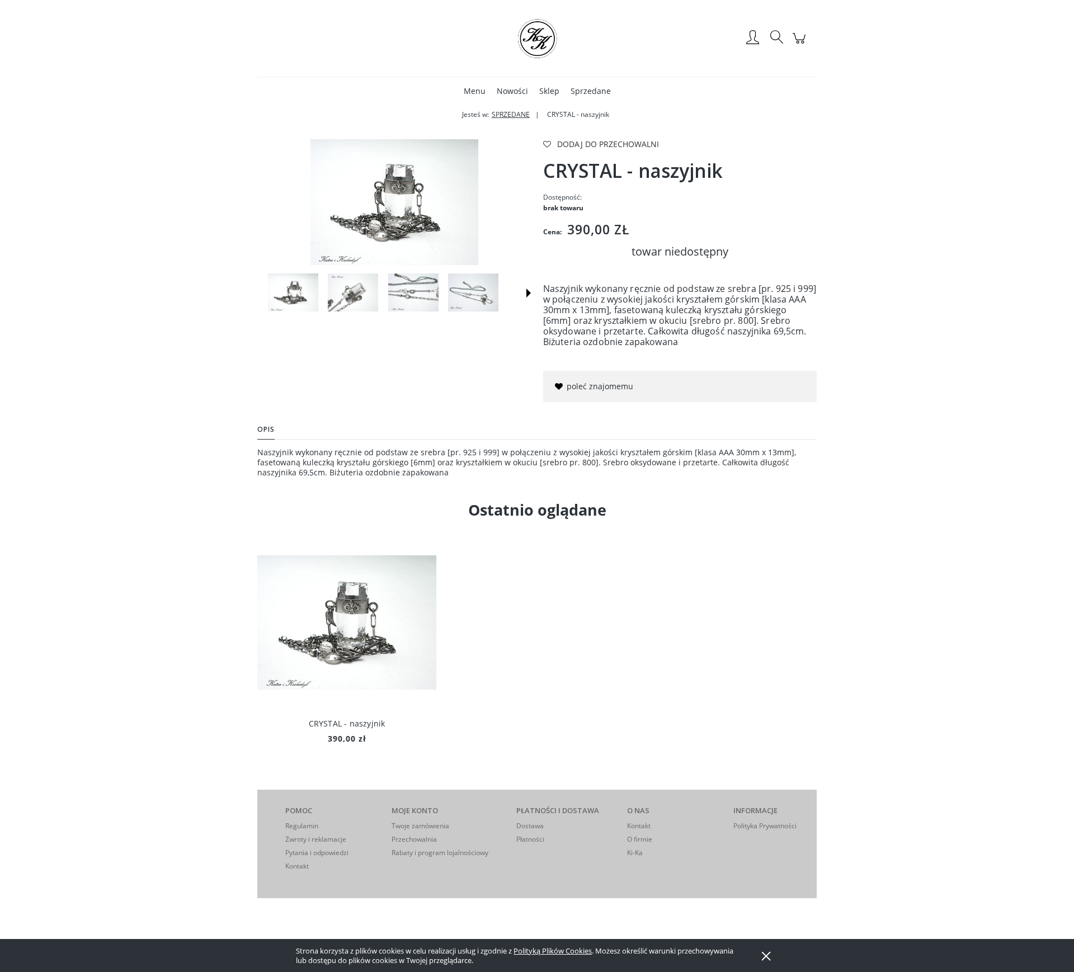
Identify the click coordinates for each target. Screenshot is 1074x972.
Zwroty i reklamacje (315, 839)
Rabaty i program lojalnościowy (440, 852)
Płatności (530, 839)
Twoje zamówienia (420, 826)
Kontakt (297, 866)
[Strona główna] (537, 38)
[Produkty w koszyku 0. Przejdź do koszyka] (800, 44)
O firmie (639, 839)
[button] (528, 293)
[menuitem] (474, 91)
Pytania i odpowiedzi (316, 852)
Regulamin (301, 826)
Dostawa (530, 826)
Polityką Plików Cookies (553, 951)
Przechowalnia (414, 839)
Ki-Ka (635, 852)
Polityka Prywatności (765, 826)
